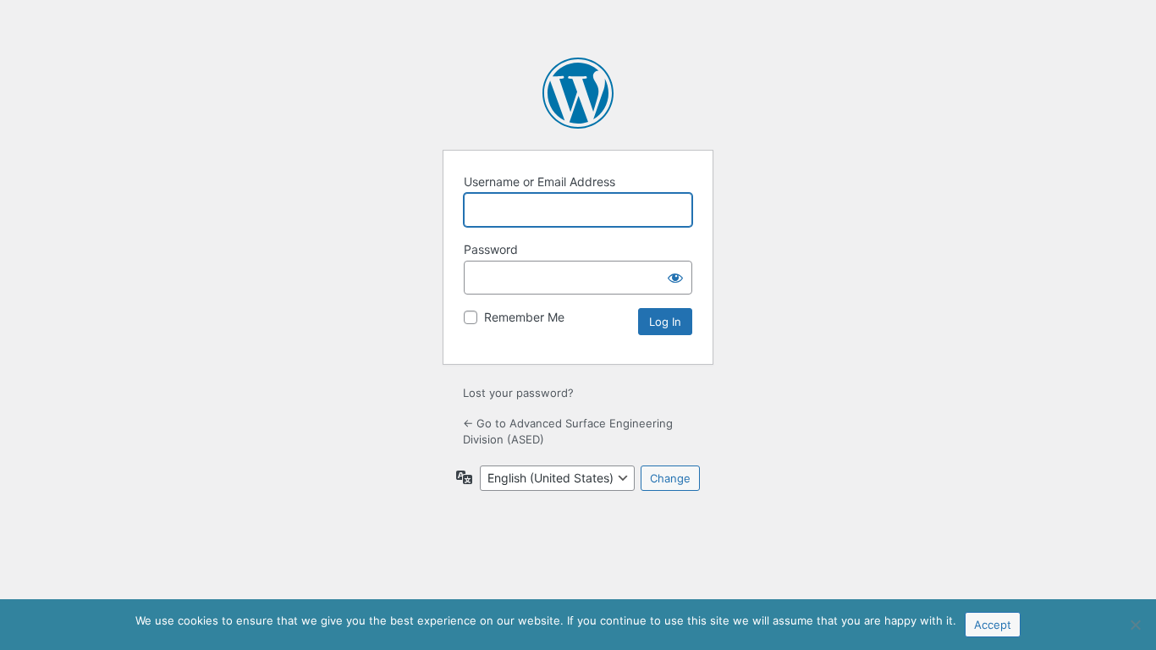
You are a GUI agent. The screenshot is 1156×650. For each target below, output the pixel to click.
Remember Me (524, 317)
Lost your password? (518, 392)
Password (491, 249)
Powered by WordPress (578, 93)
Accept (992, 624)
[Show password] (675, 278)
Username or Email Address (539, 181)
